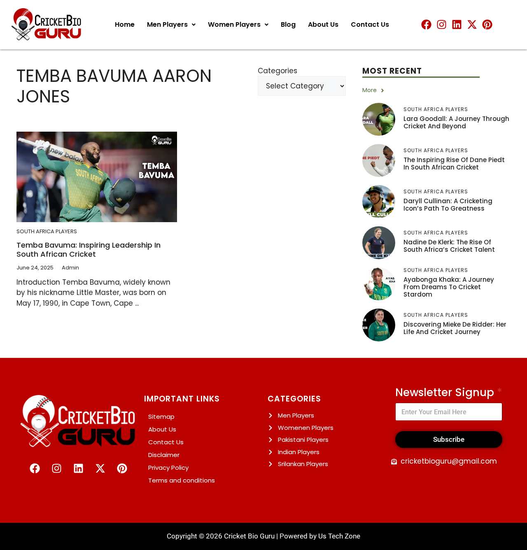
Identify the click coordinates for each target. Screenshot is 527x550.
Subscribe (448, 439)
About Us (323, 24)
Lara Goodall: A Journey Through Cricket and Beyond (456, 122)
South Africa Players (46, 231)
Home (125, 24)
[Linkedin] (456, 24)
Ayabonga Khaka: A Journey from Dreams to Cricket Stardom (448, 287)
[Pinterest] (487, 24)
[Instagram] (441, 24)
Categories (277, 71)
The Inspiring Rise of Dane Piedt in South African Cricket (454, 163)
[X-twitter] (472, 24)
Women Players (234, 24)
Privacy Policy (168, 467)
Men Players (167, 24)
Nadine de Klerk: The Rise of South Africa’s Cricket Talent (449, 246)
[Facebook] (426, 24)
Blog (288, 24)
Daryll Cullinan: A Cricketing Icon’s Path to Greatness (447, 205)
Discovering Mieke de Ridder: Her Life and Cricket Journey (454, 328)
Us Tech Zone (339, 536)
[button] (171, 24)
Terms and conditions (181, 480)
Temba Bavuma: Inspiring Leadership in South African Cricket (88, 249)
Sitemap (161, 416)
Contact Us (370, 24)
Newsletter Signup (448, 393)
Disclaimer (164, 454)
